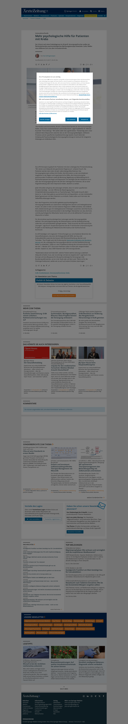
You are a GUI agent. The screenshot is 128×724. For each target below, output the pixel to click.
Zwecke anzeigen (45, 119)
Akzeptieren (84, 119)
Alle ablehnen (71, 119)
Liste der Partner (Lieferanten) (48, 113)
